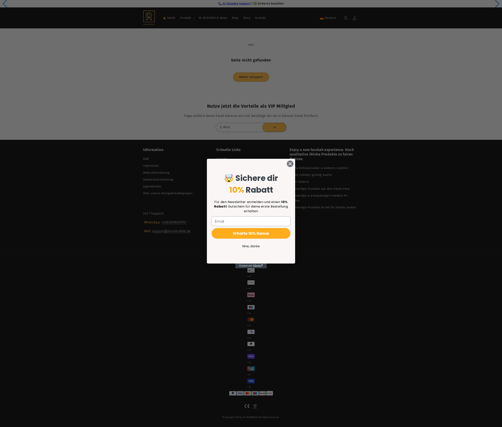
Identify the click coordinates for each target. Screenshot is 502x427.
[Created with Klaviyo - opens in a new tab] (251, 266)
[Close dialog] (290, 163)
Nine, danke (251, 246)
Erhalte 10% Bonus (251, 233)
